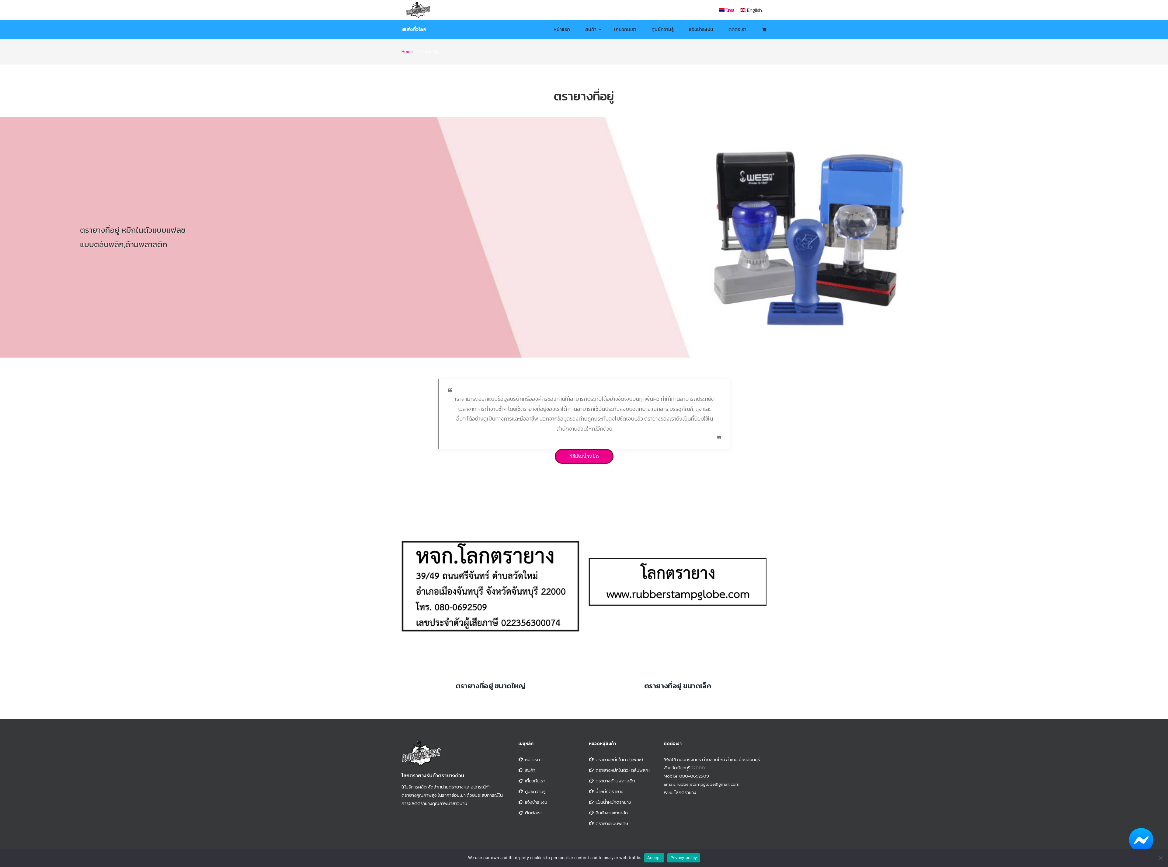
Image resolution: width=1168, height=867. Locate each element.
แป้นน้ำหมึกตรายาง (613, 802)
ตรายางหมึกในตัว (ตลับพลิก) (623, 770)
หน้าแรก (532, 759)
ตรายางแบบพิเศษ (612, 823)
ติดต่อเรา (534, 812)
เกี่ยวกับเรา (535, 780)
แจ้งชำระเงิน (536, 802)
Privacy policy (683, 857)
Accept (654, 857)
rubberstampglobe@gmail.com (708, 784)
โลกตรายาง (685, 792)
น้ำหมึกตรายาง (610, 791)
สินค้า (530, 770)
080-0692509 (694, 775)
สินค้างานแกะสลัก (612, 812)
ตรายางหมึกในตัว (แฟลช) (619, 759)
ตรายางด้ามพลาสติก (615, 780)
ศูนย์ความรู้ (535, 791)
